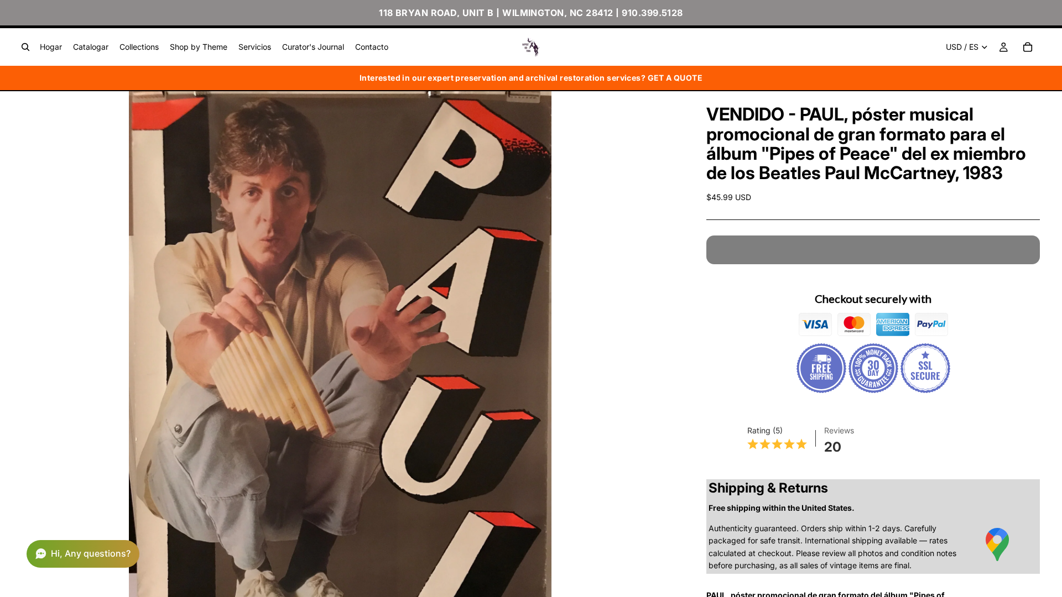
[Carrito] (1028, 47)
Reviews (839, 430)
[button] (83, 553)
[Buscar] (25, 47)
